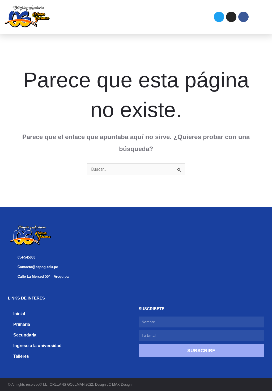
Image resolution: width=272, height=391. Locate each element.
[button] (122, 17)
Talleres (21, 356)
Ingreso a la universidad (37, 345)
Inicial (19, 313)
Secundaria (24, 335)
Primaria (21, 324)
